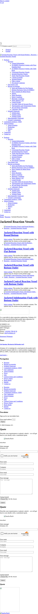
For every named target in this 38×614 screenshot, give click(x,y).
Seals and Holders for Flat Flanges (22, 88)
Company (3, 467)
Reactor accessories (14, 86)
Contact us (7, 134)
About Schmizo (9, 123)
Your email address (6, 419)
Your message (4, 478)
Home (2, 217)
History (10, 129)
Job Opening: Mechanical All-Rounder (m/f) (12, 344)
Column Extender (17, 77)
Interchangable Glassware (16, 118)
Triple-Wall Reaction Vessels (20, 76)
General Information (18, 63)
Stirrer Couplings (17, 97)
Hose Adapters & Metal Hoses (21, 92)
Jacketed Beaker (17, 79)
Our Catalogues (9, 370)
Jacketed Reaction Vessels (20, 74)
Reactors (10, 61)
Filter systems (16, 81)
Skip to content (4, 1)
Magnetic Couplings (18, 99)
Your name (3, 462)
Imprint (6, 382)
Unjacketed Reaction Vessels (20, 72)
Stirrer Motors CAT (18, 100)
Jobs (9, 130)
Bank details (7, 380)
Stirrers (14, 93)
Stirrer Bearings (16, 95)
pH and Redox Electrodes (20, 107)
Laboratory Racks (17, 109)
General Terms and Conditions (13, 377)
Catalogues (7, 132)
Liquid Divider (16, 102)
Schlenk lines (16, 113)
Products (6, 60)
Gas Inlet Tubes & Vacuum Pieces (22, 104)
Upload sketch (4, 497)
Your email (3, 472)
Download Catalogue (18, 83)
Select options (8, 239)
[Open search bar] (1, 44)
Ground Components (14, 120)
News (6, 373)
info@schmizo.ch (9, 333)
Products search (7, 46)
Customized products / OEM (13, 122)
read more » (3, 355)
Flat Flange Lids (13, 84)
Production (11, 127)
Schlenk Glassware (14, 111)
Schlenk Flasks (16, 116)
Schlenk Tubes (16, 115)
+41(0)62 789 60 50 (11, 331)
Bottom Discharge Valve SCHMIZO (23, 90)
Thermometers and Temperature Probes (24, 106)
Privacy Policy (8, 378)
